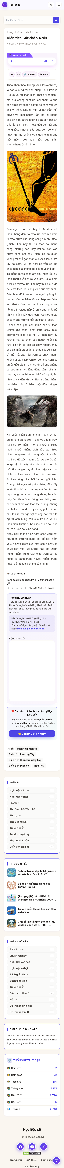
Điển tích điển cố (28, 32)
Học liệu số (32, 1129)
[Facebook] (20, 1146)
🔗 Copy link (30, 74)
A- (12, 74)
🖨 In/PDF (44, 74)
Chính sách (47, 1159)
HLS (5, 5)
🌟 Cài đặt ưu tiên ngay (32, 733)
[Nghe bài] (11, 61)
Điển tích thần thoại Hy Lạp (25, 760)
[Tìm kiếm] (56, 20)
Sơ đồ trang (32, 1166)
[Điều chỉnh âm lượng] (45, 61)
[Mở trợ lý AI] (56, 1160)
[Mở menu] (59, 5)
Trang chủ (12, 32)
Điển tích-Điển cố (19, 765)
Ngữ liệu (39, 765)
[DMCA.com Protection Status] (32, 1153)
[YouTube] (32, 1146)
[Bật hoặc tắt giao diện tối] (51, 5)
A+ (18, 74)
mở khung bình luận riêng (30, 628)
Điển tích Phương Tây (21, 754)
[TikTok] (43, 1146)
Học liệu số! (15, 4)
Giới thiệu (31, 1159)
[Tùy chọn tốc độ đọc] (52, 61)
